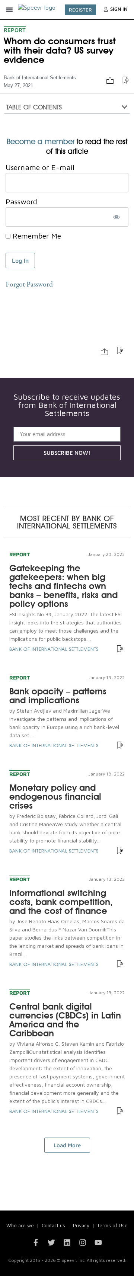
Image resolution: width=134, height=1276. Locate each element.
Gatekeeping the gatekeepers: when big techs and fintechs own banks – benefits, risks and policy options (63, 586)
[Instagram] (82, 1242)
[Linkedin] (67, 1242)
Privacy (81, 1225)
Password (21, 201)
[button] (9, 9)
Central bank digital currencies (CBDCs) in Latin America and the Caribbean (65, 1020)
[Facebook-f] (35, 1242)
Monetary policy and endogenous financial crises (55, 796)
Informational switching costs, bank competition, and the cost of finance (61, 902)
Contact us (53, 1225)
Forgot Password (29, 285)
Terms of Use (112, 1225)
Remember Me (35, 236)
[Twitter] (51, 1242)
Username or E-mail (40, 167)
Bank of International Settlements (40, 77)
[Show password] (116, 217)
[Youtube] (98, 1242)
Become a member (40, 141)
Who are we (20, 1225)
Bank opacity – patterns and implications (57, 696)
